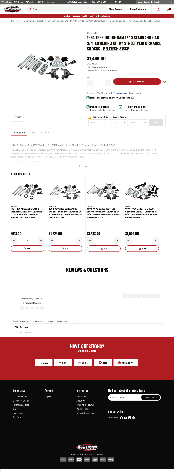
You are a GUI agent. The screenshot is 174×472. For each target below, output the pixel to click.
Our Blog (17, 417)
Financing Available (22, 405)
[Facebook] (122, 418)
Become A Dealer (21, 401)
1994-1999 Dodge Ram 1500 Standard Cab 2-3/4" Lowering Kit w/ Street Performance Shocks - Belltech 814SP (26, 213)
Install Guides (19, 413)
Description (19, 132)
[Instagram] (129, 417)
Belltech (92, 33)
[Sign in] (158, 9)
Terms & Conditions (85, 413)
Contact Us (81, 397)
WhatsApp (127, 362)
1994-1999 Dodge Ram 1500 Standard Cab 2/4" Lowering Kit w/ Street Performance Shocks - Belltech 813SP (65, 213)
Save (164, 81)
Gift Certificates (20, 397)
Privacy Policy (82, 409)
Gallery (16, 409)
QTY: (89, 78)
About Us (80, 401)
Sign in (48, 397)
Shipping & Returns (85, 405)
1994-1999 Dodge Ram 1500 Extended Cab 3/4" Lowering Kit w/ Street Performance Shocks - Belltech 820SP (103, 213)
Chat (65, 362)
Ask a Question (132, 296)
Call (45, 362)
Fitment (32, 132)
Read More (83, 166)
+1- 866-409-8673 (97, 2)
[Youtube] (126, 418)
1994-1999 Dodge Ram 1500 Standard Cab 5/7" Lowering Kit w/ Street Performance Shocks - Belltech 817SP (142, 213)
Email (85, 362)
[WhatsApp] (133, 418)
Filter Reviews (21, 327)
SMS (105, 362)
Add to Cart (129, 81)
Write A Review (151, 296)
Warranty (45, 132)
